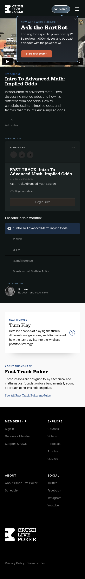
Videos (52, 436)
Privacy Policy (15, 563)
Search (63, 9)
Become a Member (18, 436)
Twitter (52, 483)
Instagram (54, 498)
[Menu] (77, 9)
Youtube (53, 505)
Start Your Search (36, 54)
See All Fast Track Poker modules (28, 396)
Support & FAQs (16, 444)
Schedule (11, 490)
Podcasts (53, 444)
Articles (52, 451)
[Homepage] (14, 9)
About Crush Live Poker (21, 483)
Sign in (9, 429)
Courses (53, 429)
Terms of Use (36, 563)
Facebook (54, 490)
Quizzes (52, 458)
